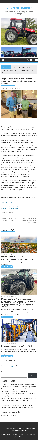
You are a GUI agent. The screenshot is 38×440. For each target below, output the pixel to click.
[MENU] (36, 60)
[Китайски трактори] (19, 57)
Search (3, 372)
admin (18, 88)
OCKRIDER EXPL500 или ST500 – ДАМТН (9, 219)
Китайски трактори (19, 7)
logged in (13, 366)
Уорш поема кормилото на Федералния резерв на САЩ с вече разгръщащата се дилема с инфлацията (18, 400)
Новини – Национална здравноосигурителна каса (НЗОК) (29, 220)
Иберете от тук (6, 202)
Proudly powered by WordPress (12, 434)
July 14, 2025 (6, 254)
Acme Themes (20, 437)
